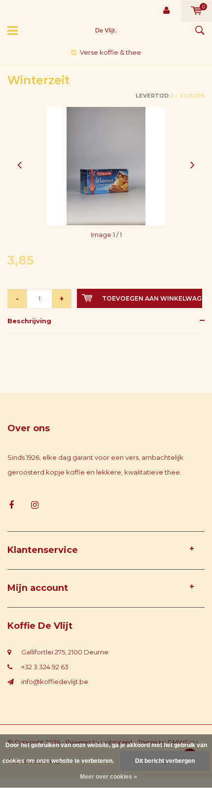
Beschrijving (29, 321)
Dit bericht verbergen (165, 760)
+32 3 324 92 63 (45, 667)
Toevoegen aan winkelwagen (152, 298)
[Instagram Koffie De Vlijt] (35, 505)
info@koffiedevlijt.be (54, 681)
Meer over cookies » (108, 776)
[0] (196, 11)
